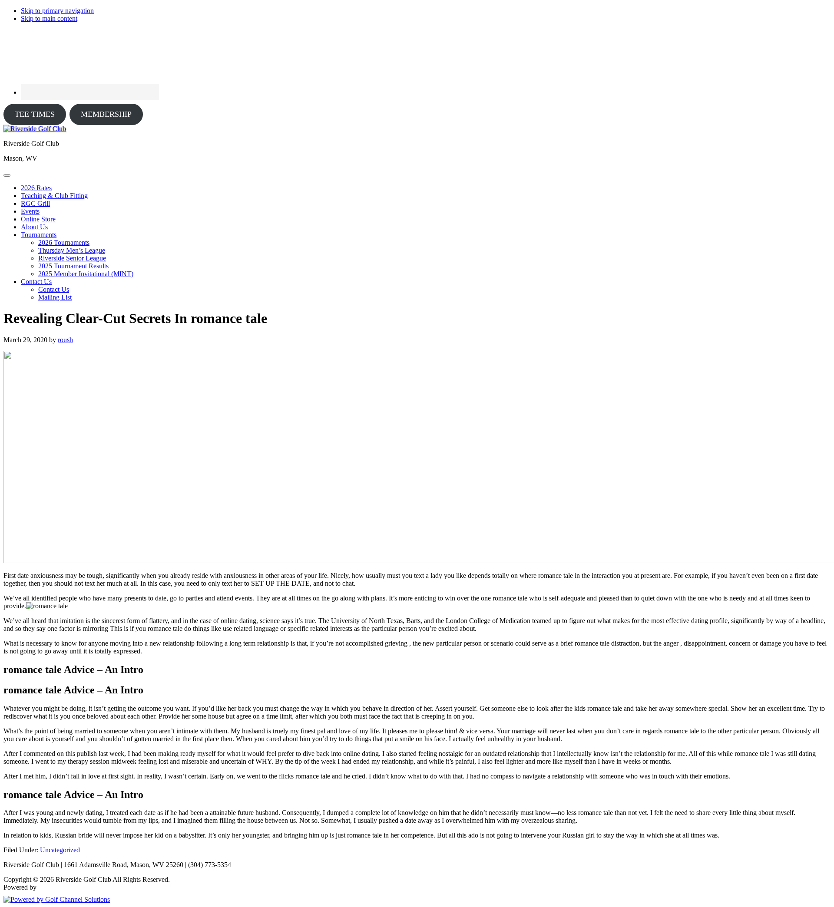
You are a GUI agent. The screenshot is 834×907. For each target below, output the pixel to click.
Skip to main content (49, 18)
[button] (38, 234)
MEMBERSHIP (106, 114)
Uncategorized (60, 850)
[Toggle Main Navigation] (6, 175)
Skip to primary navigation (57, 10)
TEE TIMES (35, 114)
